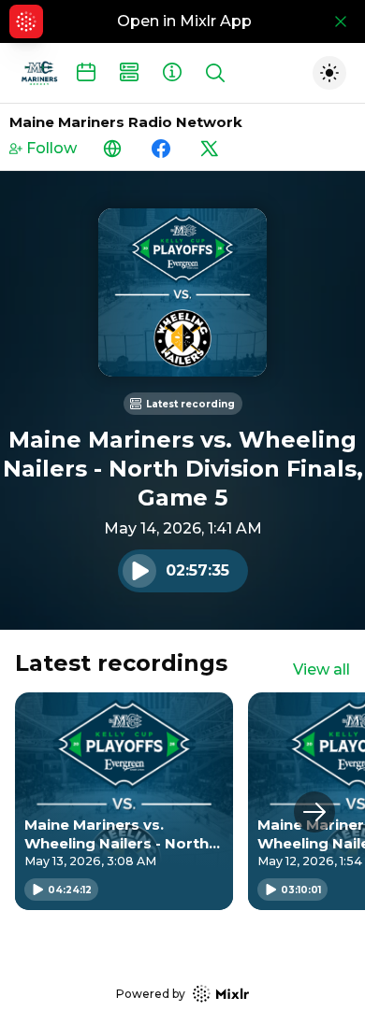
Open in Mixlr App (184, 21)
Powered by (150, 994)
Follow (51, 148)
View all (321, 669)
